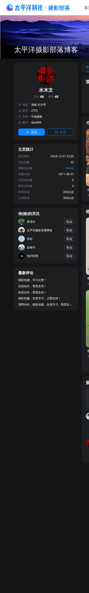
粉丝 (53, 97)
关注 (38, 97)
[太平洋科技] (24, 7)
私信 (63, 132)
